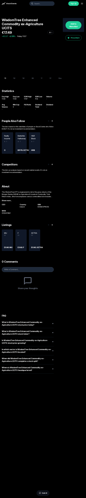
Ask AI (44, 493)
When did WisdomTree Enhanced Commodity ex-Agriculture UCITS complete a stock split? (28, 359)
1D (5, 78)
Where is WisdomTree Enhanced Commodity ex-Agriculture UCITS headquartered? (28, 368)
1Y (41, 78)
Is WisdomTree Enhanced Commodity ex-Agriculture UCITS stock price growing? (28, 341)
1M (23, 78)
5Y (51, 78)
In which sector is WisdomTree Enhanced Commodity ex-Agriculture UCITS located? (28, 350)
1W (14, 78)
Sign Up (73, 3)
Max (60, 78)
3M (33, 78)
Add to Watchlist (73, 25)
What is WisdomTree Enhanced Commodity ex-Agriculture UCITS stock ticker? (28, 332)
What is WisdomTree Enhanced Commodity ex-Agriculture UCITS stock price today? (28, 323)
